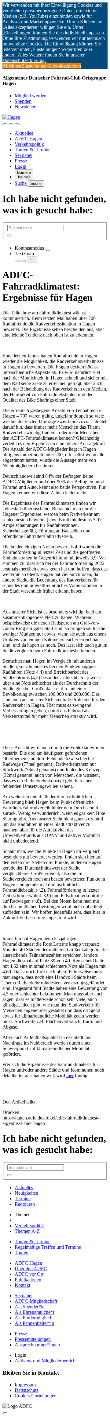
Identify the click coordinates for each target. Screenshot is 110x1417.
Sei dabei (23, 155)
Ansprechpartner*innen (37, 1344)
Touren (21, 1252)
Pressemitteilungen (33, 1339)
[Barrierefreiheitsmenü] (4, 124)
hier (70, 1075)
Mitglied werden (30, 95)
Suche (21, 183)
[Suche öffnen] (11, 124)
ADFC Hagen (28, 138)
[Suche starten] (9, 235)
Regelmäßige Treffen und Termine (48, 1247)
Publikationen (28, 1279)
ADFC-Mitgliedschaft (36, 1301)
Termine (23, 1198)
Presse (21, 160)
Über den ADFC (31, 1268)
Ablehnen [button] (11, 65)
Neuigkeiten (26, 1193)
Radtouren (25, 1204)
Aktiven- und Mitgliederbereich (45, 1360)
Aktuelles (24, 133)
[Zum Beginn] (4, 1413)
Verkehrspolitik (29, 144)
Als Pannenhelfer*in (34, 1323)
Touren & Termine (32, 149)
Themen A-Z (27, 1231)
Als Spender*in (30, 1306)
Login (20, 166)
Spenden (23, 101)
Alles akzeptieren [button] (64, 65)
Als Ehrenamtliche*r (34, 1312)
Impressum (25, 1384)
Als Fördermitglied (33, 1317)
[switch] (47, 250)
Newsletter (25, 106)
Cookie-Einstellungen (36, 1395)
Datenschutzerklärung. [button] (24, 60)
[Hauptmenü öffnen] (17, 124)
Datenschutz (26, 1390)
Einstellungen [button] (34, 65)
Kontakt (22, 1285)
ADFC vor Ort (29, 1274)
